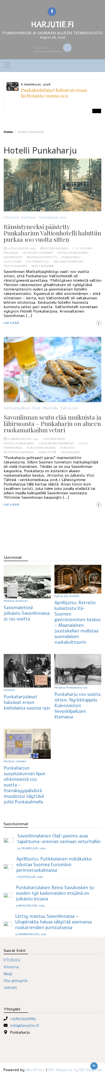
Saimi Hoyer (47, 452)
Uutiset (74, 596)
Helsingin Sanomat (38, 253)
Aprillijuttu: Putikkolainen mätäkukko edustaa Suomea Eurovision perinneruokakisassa (54, 864)
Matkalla (50, 408)
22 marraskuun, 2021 (23, 439)
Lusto (83, 443)
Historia (11, 217)
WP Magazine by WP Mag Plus (75, 1070)
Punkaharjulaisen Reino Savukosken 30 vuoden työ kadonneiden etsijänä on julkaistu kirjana (55, 893)
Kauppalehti (13, 257)
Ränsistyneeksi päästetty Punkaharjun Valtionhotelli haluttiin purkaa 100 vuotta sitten (52, 232)
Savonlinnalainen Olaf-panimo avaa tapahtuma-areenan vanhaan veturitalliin (59, 839)
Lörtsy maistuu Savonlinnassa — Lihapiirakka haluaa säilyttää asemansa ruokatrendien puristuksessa (53, 922)
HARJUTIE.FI (52, 24)
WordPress (35, 1070)
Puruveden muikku (41, 448)
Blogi (8, 974)
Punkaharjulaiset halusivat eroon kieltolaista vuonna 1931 (54, 93)
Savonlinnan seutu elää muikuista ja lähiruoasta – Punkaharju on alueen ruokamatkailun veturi (52, 423)
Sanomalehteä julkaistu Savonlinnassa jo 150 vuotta (27, 613)
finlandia (11, 253)
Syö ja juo (69, 408)
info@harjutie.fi (24, 1025)
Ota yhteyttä (15, 980)
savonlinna (70, 452)
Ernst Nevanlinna (54, 248)
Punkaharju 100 (52, 217)
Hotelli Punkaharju (73, 253)
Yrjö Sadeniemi (42, 266)
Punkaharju (71, 257)
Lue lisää (11, 323)
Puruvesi (67, 448)
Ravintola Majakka (18, 452)
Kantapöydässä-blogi (22, 408)
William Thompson (68, 262)
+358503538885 (23, 1018)
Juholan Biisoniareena (56, 443)
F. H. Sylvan (82, 248)
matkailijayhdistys (42, 257)
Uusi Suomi (12, 262)
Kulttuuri (28, 217)
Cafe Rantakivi (54, 439)
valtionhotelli (37, 262)
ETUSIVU (12, 960)
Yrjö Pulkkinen (15, 266)
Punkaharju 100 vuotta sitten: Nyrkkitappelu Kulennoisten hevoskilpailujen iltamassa (77, 705)
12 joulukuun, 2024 (21, 248)
